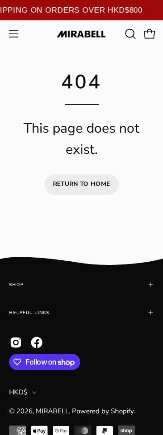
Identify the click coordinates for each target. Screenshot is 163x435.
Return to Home (81, 184)
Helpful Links (29, 312)
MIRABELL (52, 411)
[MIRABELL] (81, 34)
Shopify (122, 411)
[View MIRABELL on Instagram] (16, 342)
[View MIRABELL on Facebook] (36, 342)
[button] (129, 34)
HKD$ (18, 392)
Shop (16, 284)
